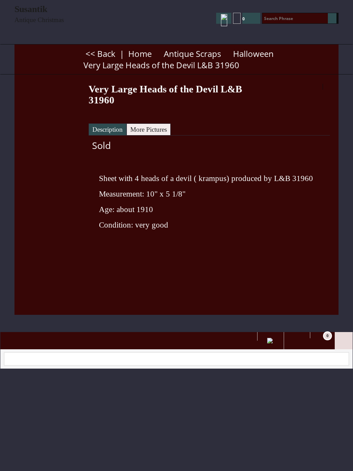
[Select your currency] (237, 18)
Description (107, 129)
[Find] (332, 18)
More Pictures (148, 129)
